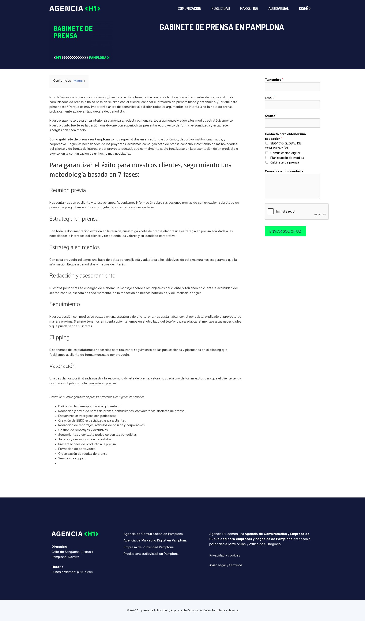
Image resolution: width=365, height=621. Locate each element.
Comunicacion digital (285, 153)
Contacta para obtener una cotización (285, 136)
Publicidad (220, 8)
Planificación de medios (287, 157)
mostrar (78, 80)
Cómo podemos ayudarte (284, 171)
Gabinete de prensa (284, 162)
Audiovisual (278, 8)
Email (270, 98)
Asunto (271, 116)
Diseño (305, 8)
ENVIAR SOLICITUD (285, 231)
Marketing (249, 8)
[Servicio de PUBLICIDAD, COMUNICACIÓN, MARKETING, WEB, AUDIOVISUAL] (74, 8)
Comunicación (189, 8)
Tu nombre (274, 79)
